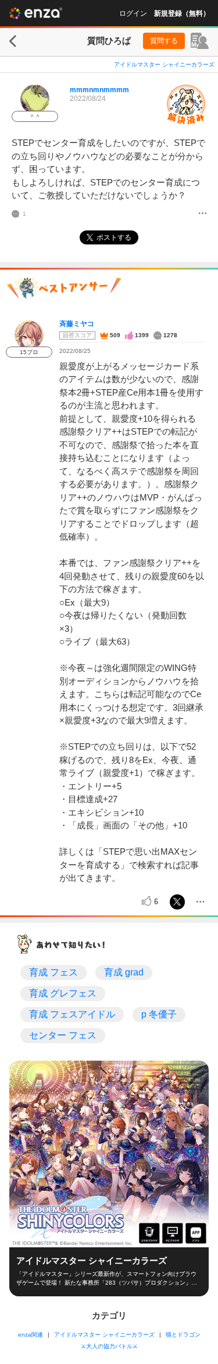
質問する (164, 41)
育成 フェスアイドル (72, 1014)
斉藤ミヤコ (76, 324)
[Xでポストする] (177, 902)
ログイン (133, 13)
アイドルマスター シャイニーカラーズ (164, 64)
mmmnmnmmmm (99, 90)
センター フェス (63, 1035)
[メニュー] (202, 214)
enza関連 (30, 1334)
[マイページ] (200, 41)
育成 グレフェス (63, 993)
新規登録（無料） (182, 13)
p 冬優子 (159, 1014)
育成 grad (124, 972)
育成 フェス (53, 972)
